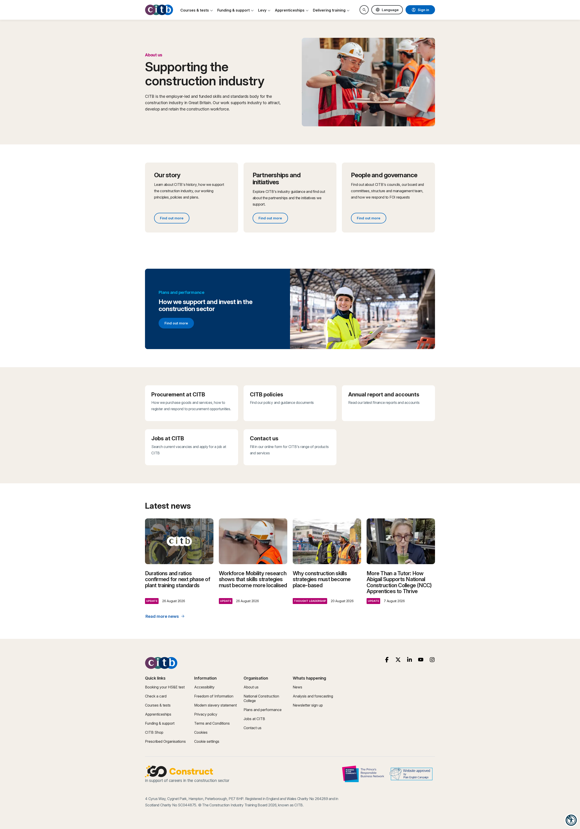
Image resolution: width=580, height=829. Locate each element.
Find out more (174, 219)
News (297, 687)
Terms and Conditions (212, 723)
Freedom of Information (213, 696)
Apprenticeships (158, 714)
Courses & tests (158, 705)
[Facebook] (387, 660)
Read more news (165, 616)
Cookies (201, 732)
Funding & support (159, 723)
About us (251, 687)
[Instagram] (432, 660)
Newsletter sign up (308, 705)
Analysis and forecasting (313, 696)
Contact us (252, 728)
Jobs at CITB (254, 718)
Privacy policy (205, 714)
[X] (398, 660)
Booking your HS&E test (165, 687)
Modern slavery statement (215, 705)
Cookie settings (206, 741)
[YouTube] (421, 660)
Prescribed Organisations (165, 741)
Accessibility (204, 687)
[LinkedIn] (409, 660)
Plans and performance (263, 709)
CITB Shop (154, 732)
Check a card (156, 696)
